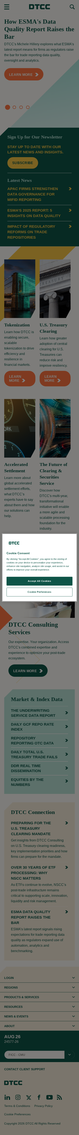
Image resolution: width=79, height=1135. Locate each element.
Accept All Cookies (39, 581)
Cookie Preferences (39, 592)
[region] (39, 567)
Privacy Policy (59, 569)
